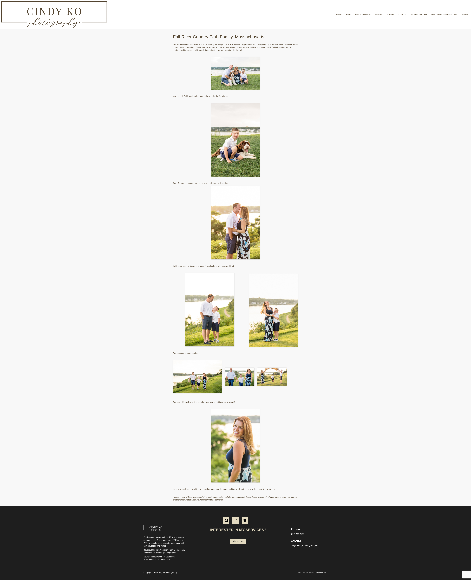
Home (338, 14)
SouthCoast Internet (317, 572)
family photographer (271, 497)
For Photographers (419, 14)
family (248, 497)
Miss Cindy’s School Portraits (444, 14)
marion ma (285, 497)
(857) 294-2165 (297, 534)
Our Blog (402, 14)
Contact (464, 14)
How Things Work (363, 14)
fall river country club (236, 497)
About (348, 14)
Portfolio (378, 14)
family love (256, 497)
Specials (390, 14)
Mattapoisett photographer (211, 500)
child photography (210, 497)
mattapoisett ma (192, 500)
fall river (222, 497)
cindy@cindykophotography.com (305, 545)
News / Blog (187, 497)
